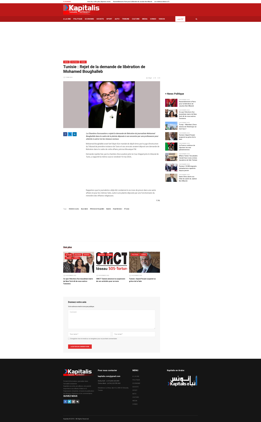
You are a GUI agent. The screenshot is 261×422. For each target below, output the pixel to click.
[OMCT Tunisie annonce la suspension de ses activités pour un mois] (111, 262)
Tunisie (83, 62)
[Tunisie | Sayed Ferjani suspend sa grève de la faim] (144, 262)
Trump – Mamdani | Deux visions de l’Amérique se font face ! (188, 127)
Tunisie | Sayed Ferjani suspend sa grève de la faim (187, 137)
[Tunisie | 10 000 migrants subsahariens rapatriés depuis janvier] (171, 167)
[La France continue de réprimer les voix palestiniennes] (171, 146)
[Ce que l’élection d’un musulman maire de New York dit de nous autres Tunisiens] (78, 262)
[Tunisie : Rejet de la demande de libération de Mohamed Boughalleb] (111, 104)
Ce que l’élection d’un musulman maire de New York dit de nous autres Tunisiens (78, 281)
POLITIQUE (74, 62)
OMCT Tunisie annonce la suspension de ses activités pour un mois (110, 280)
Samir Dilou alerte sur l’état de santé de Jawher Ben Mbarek (188, 179)
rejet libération (118, 209)
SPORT (134, 390)
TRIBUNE (68, 258)
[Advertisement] (123, 174)
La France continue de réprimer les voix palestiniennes (187, 147)
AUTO (134, 394)
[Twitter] (70, 134)
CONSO (135, 404)
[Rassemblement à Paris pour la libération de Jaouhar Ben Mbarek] (171, 103)
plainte (109, 209)
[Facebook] (65, 134)
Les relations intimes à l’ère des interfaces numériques (160, 2)
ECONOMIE (136, 383)
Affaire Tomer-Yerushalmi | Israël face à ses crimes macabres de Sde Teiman (188, 158)
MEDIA (66, 62)
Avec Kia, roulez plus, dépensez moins (89, 2)
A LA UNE (69, 255)
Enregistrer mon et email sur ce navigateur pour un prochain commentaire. (93, 339)
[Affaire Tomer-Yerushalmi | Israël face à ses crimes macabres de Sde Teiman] (171, 157)
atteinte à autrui (74, 209)
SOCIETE (86, 255)
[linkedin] (75, 134)
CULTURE (135, 397)
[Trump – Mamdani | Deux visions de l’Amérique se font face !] (171, 126)
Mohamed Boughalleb (97, 209)
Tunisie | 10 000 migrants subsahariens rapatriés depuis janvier (188, 168)
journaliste (85, 209)
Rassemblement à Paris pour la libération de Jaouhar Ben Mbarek (122, 2)
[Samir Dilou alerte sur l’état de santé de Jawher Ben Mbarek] (171, 178)
